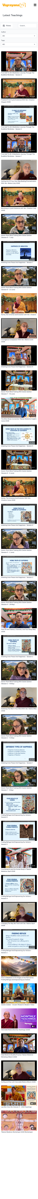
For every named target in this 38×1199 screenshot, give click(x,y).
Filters (8, 26)
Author (3, 32)
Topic (3, 40)
